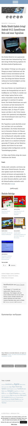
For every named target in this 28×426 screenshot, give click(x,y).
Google (10, 391)
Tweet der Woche (19, 401)
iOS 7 (8, 393)
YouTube (10, 17)
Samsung (4, 399)
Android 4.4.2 (11, 275)
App (13, 384)
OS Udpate (11, 278)
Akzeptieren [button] (23, 422)
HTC (20, 391)
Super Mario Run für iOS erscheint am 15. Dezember (19, 213)
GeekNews (17, 273)
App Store (15, 386)
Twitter (21, 17)
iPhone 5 (20, 393)
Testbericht (4, 401)
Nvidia (12, 184)
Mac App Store (16, 395)
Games (12, 273)
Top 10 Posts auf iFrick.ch (10, 401)
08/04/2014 (4, 23)
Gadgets (8, 273)
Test (22, 399)
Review (21, 397)
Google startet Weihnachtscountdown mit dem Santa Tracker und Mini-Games (20, 235)
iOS (3, 393)
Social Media (15, 399)
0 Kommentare (12, 23)
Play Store (14, 397)
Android (3, 273)
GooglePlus (16, 391)
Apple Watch (6, 386)
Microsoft (23, 395)
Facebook (17, 17)
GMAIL (6, 391)
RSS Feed (7, 17)
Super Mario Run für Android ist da (6, 212)
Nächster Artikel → (21, 366)
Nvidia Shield (5, 278)
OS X (10, 397)
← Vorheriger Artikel (7, 366)
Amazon (3, 384)
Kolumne (3, 395)
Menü (14, 2)
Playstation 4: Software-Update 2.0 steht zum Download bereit (7, 257)
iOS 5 (5, 393)
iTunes (24, 393)
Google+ (12, 302)
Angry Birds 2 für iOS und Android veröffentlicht (7, 233)
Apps (10, 387)
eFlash (15, 388)
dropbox (12, 389)
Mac (11, 395)
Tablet (20, 399)
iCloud (22, 391)
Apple (16, 384)
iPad (10, 393)
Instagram (14, 17)
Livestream (8, 395)
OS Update (5, 397)
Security (9, 399)
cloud (8, 389)
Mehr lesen (14, 424)
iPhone (15, 393)
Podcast (18, 397)
